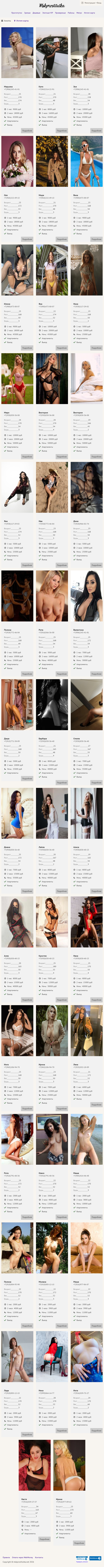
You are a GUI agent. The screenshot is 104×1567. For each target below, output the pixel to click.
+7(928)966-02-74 (81, 524)
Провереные (60, 13)
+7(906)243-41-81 (12, 89)
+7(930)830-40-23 (81, 850)
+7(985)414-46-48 (81, 1176)
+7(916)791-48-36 (12, 1176)
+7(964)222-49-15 (12, 198)
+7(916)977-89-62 (64, 1502)
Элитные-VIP (47, 13)
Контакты (39, 1557)
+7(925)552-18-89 (81, 1067)
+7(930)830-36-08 (12, 415)
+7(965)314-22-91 (46, 89)
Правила (6, 1557)
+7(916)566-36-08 (46, 632)
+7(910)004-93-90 (12, 1284)
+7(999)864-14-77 (46, 1393)
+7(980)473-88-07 (81, 198)
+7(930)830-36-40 (46, 741)
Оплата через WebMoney (22, 1557)
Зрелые (27, 13)
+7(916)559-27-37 (29, 1502)
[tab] (6, 21)
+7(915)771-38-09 (12, 741)
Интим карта (89, 13)
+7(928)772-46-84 (46, 524)
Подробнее (27, 130)
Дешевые (36, 13)
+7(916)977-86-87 (81, 1284)
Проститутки (16, 13)
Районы (71, 13)
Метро (79, 13)
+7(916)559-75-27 (81, 1393)
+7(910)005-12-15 (46, 1284)
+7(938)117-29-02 (81, 306)
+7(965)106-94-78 (12, 1067)
